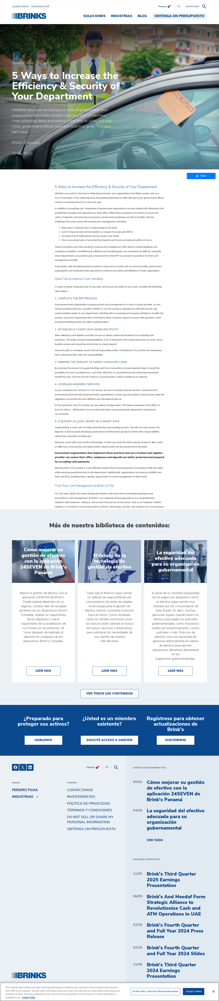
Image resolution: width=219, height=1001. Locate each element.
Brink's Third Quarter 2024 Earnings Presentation (171, 971)
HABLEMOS (43, 740)
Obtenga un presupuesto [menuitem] (179, 16)
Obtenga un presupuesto (91, 829)
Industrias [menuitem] (121, 16)
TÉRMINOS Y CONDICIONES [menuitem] (89, 810)
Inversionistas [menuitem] (81, 796)
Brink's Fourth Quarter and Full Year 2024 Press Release (175, 931)
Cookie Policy (28, 997)
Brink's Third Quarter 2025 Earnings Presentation (171, 880)
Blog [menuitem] (142, 16)
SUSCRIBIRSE (175, 740)
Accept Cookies (194, 991)
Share (203, 176)
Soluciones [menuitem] (94, 16)
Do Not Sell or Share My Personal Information (155, 991)
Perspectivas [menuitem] (25, 790)
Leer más (48, 670)
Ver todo (155, 840)
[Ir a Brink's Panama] (29, 16)
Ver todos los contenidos (109, 693)
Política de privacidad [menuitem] (88, 803)
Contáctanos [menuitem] (80, 790)
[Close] (213, 991)
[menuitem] (21, 6)
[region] (109, 992)
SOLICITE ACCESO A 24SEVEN (109, 740)
